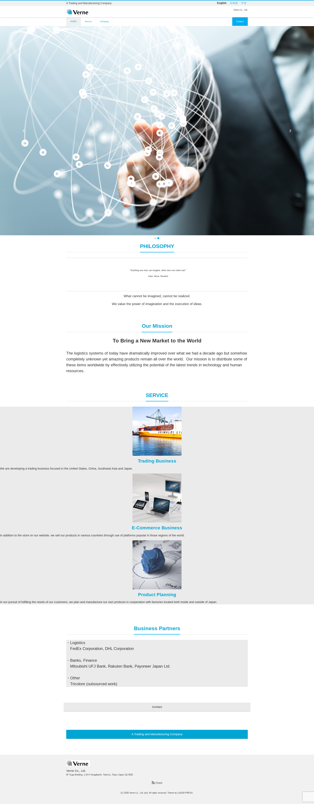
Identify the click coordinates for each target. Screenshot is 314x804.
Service (88, 21)
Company (104, 21)
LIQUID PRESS (185, 793)
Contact (240, 21)
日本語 (234, 3)
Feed (158, 783)
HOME (73, 21)
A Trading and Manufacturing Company (157, 734)
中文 (243, 3)
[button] (23, 130)
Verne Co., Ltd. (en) (138, 793)
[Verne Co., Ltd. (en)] (78, 11)
